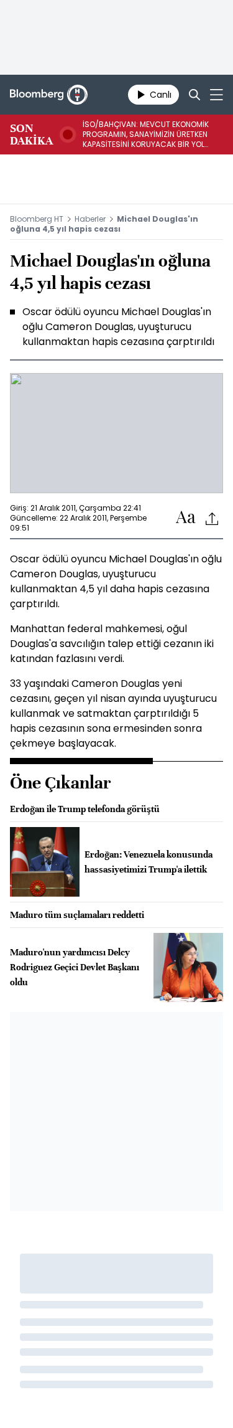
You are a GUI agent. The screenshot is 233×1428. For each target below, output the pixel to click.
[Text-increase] (186, 517)
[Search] (194, 94)
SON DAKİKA (31, 134)
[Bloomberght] (49, 95)
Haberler (90, 219)
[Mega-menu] (216, 94)
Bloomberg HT (36, 219)
